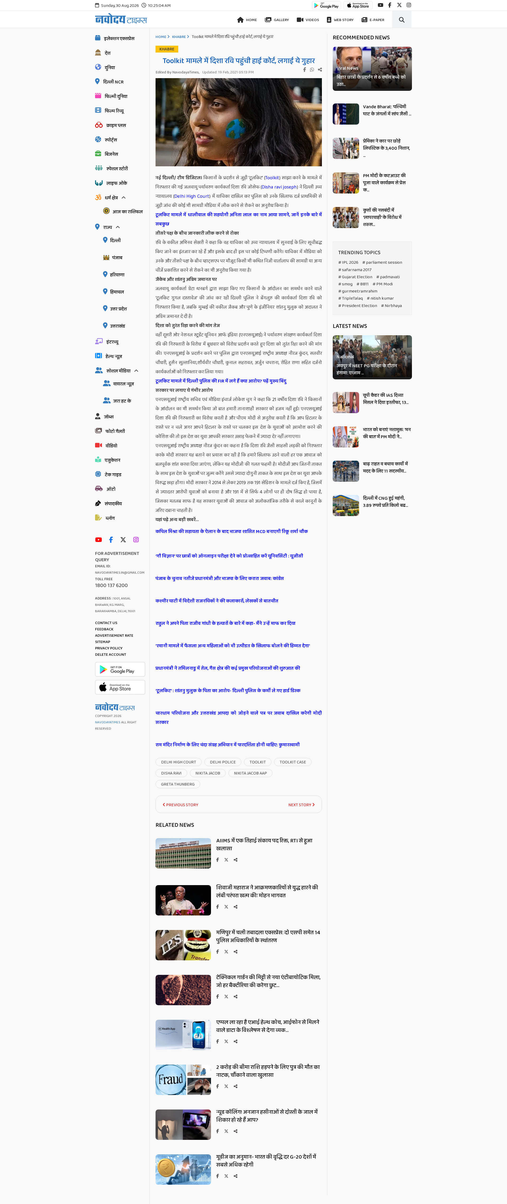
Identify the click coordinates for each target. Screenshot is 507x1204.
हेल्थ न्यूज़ (114, 356)
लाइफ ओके (116, 183)
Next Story (300, 805)
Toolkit (272, 178)
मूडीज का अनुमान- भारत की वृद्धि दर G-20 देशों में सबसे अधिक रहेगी (266, 1161)
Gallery (281, 20)
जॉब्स (109, 417)
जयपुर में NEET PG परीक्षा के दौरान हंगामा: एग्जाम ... (367, 370)
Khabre (179, 37)
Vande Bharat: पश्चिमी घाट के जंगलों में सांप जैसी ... (387, 110)
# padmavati (388, 277)
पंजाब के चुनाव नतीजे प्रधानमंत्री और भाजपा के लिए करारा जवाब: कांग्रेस (220, 578)
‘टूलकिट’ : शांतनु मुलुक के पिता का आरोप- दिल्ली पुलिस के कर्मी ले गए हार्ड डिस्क (228, 691)
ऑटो (110, 489)
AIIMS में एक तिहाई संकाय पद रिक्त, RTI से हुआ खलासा (264, 844)
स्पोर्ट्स (111, 140)
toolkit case (293, 762)
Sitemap (102, 642)
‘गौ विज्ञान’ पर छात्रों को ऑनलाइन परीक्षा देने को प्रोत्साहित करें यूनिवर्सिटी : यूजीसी (229, 556)
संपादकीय (113, 504)
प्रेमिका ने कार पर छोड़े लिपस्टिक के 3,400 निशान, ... (386, 148)
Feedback (104, 629)
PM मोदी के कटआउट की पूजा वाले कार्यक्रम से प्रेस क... (384, 183)
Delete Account (110, 654)
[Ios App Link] (358, 8)
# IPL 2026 (348, 262)
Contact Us (106, 623)
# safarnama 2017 (355, 269)
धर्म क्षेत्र (111, 198)
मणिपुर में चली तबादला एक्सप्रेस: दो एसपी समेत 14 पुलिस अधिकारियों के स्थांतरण (268, 936)
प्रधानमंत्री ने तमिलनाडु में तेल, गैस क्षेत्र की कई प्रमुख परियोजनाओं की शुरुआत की (228, 668)
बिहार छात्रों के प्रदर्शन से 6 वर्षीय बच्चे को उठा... (371, 81)
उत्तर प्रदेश (118, 309)
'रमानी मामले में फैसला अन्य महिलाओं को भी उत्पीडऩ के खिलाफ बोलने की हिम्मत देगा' (233, 646)
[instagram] (409, 5)
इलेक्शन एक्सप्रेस (119, 39)
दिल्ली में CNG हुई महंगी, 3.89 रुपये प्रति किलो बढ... (385, 502)
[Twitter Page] (124, 540)
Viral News (348, 68)
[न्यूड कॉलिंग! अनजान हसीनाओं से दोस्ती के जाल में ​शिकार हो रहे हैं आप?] (183, 1138)
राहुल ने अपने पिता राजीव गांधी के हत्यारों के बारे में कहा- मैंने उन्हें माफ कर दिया (226, 623)
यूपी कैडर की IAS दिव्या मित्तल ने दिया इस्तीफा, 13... (386, 399)
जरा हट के (122, 401)
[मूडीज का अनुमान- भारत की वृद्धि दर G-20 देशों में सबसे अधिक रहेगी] (183, 1183)
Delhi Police (223, 762)
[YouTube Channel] (100, 540)
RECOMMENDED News (361, 38)
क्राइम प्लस (116, 125)
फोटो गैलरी (115, 431)
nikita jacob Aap (250, 773)
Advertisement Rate (114, 635)
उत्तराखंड (117, 326)
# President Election (357, 305)
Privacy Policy (109, 648)
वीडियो (111, 446)
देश (107, 53)
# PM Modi (383, 284)
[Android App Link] (326, 8)
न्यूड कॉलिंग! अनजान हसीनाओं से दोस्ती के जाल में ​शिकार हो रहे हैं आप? (267, 1116)
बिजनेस (111, 154)
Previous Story (181, 805)
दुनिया (110, 68)
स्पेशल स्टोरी (117, 169)
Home (251, 20)
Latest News (350, 326)
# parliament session (382, 262)
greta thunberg (178, 784)
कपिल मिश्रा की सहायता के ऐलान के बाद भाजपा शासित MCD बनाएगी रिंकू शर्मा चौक (232, 531)
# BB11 (362, 284)
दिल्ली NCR (113, 82)
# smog (345, 284)
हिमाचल (117, 292)
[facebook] (389, 5)
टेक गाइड (113, 475)
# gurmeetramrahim (357, 291)
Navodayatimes (107, 722)
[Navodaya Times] (121, 18)
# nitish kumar (380, 298)
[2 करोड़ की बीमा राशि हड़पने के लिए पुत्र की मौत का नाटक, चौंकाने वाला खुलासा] (183, 1093)
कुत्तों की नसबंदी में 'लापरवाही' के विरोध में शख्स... (382, 217)
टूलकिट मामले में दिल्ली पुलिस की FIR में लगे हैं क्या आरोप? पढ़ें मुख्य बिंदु (221, 381)
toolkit (258, 762)
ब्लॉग (110, 518)
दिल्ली (115, 240)
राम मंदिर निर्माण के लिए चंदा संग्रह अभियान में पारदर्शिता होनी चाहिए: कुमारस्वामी (228, 745)
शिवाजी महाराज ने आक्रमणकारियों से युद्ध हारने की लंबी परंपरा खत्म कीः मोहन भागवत (267, 891)
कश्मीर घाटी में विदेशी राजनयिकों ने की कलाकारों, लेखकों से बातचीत (217, 601)
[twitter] (399, 5)
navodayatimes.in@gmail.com (119, 572)
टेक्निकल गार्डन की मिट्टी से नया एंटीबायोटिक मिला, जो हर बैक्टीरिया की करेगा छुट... (268, 981)
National (345, 357)
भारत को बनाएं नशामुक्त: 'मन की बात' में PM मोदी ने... (387, 433)
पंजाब (117, 258)
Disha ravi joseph (279, 187)
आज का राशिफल (127, 212)
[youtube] (380, 5)
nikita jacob (207, 773)
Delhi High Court (191, 196)
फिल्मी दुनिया (116, 96)
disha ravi (171, 773)
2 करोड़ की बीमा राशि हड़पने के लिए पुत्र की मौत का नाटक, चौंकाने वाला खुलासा (268, 1071)
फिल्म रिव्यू (114, 111)
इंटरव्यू (112, 342)
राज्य (107, 227)
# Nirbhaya (391, 305)
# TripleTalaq (350, 298)
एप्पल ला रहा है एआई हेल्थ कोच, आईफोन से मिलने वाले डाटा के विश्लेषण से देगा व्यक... (267, 1026)
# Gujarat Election (355, 277)
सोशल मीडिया (118, 371)
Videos (312, 20)
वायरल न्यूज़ (123, 384)
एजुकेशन (112, 460)
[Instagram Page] (137, 540)
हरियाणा (117, 275)
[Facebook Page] (112, 540)
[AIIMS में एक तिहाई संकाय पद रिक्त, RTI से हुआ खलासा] (183, 867)
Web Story (343, 20)
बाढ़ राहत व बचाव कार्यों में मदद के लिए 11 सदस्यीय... (385, 467)
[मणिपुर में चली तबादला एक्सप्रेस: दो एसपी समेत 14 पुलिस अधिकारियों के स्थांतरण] (183, 959)
